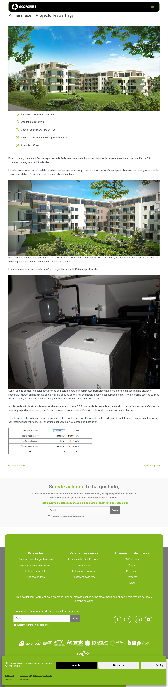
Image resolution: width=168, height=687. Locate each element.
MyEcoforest (132, 559)
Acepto (76, 665)
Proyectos (132, 571)
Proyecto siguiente (152, 465)
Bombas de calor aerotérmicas (35, 565)
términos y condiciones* (72, 516)
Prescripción (84, 565)
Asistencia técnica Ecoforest (83, 559)
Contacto (132, 577)
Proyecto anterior (15, 465)
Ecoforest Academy (84, 577)
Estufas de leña (36, 577)
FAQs (132, 582)
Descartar (119, 665)
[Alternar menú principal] (152, 6)
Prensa (132, 565)
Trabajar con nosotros (84, 571)
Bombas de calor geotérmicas (36, 559)
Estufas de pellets (35, 571)
